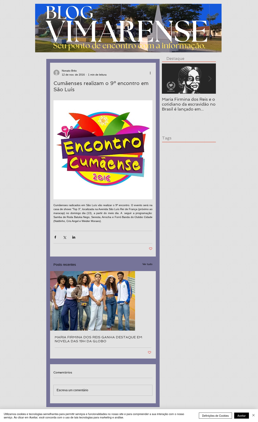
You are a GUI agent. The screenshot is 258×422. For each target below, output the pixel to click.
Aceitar (241, 415)
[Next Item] (210, 79)
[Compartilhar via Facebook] (55, 237)
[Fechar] (253, 415)
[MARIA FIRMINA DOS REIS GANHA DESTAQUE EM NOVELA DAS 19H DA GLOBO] (103, 301)
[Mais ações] (150, 72)
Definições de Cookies (215, 415)
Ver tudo (147, 264)
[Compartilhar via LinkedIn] (74, 237)
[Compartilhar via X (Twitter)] (64, 237)
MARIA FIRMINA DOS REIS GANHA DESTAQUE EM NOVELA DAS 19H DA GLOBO (98, 339)
